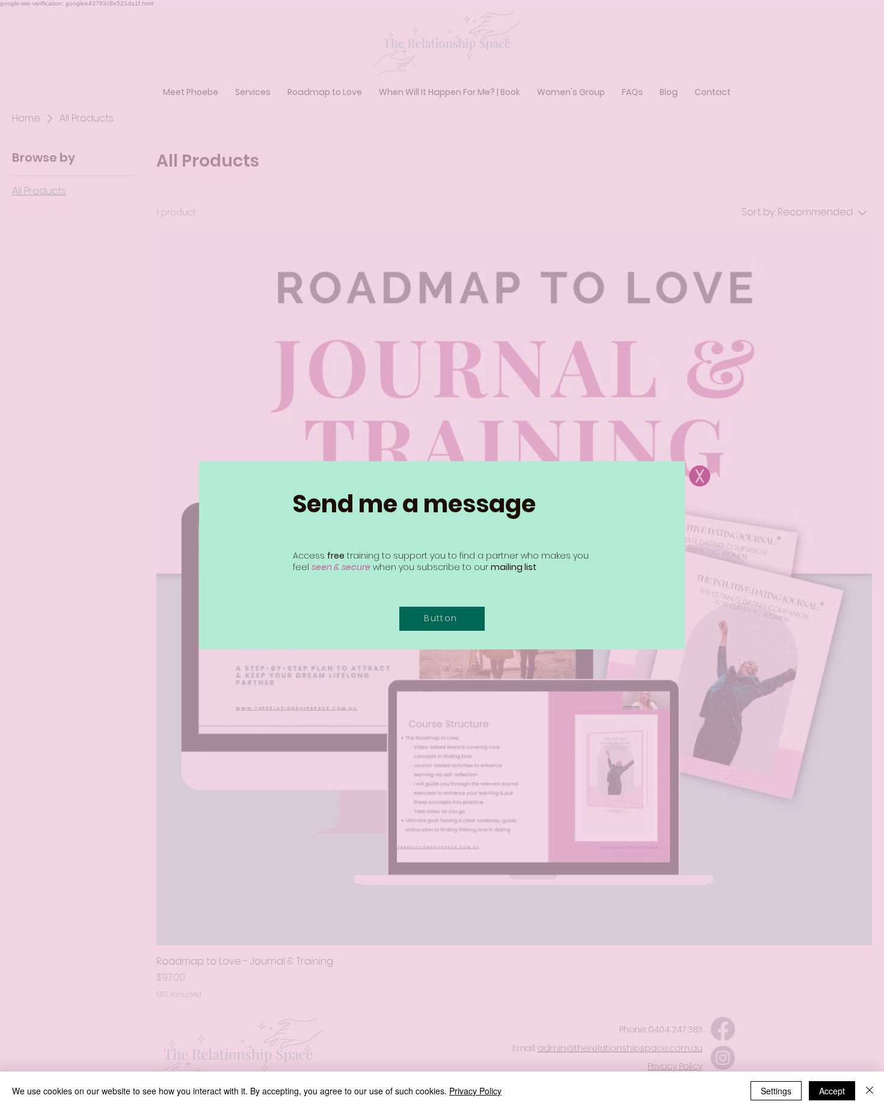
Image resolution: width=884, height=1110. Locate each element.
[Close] (869, 1090)
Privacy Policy (475, 1091)
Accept (832, 1091)
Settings (776, 1091)
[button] (699, 476)
